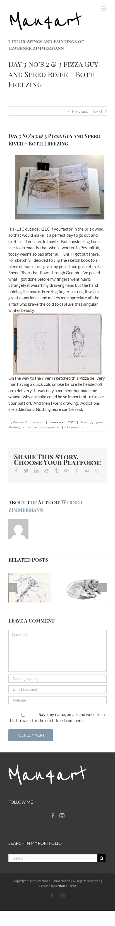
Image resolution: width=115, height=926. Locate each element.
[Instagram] (61, 815)
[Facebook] (53, 815)
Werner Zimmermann (29, 422)
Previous (80, 111)
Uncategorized (50, 427)
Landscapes (28, 427)
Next (97, 111)
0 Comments (73, 427)
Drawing (86, 422)
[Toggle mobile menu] (104, 8)
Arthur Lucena (65, 886)
